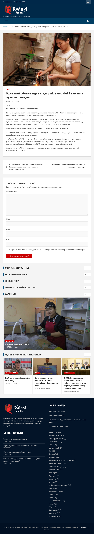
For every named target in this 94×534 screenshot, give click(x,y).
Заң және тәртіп (12, 373)
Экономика (53, 516)
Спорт (51, 498)
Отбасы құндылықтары (58, 485)
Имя (8, 219)
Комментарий (12, 191)
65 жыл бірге (54, 432)
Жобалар (52, 457)
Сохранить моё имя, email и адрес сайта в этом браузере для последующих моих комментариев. (47, 250)
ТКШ (8, 89)
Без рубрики (53, 442)
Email (8, 229)
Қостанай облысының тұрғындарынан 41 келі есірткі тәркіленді (68, 165)
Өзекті (51, 488)
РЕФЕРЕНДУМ (54, 491)
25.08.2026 (67, 391)
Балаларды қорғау (56, 439)
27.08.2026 (8, 383)
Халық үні (9, 341)
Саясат (51, 495)
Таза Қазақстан (55, 501)
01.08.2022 (9, 101)
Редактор (18, 101)
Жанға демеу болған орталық (15, 439)
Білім (37, 373)
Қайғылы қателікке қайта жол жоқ (17, 452)
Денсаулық (53, 448)
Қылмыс (52, 476)
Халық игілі (53, 510)
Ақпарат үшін (69, 373)
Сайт (8, 239)
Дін (50, 451)
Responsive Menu (88, 2)
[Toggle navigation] (6, 21)
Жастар (52, 454)
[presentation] (85, 268)
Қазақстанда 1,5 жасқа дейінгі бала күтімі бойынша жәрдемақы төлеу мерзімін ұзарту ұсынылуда (26, 166)
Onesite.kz (83, 527)
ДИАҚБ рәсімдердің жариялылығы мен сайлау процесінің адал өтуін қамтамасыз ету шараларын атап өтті (75, 383)
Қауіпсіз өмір (54, 470)
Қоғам (51, 473)
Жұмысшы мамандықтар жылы (61, 460)
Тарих (51, 504)
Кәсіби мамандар (55, 467)
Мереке (52, 482)
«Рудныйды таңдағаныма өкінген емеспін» (20, 446)
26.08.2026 (38, 388)
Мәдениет (53, 479)
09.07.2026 (8, 347)
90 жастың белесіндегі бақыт (22, 344)
